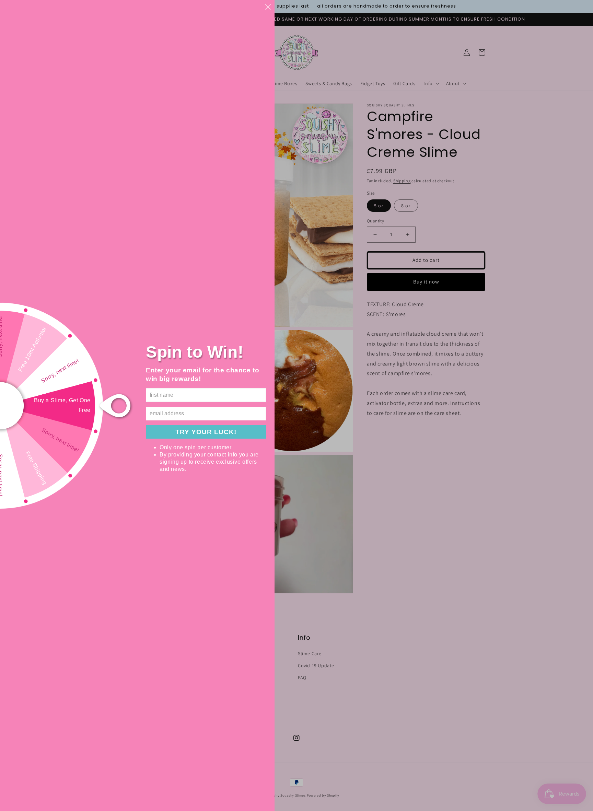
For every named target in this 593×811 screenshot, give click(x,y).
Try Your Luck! (205, 432)
